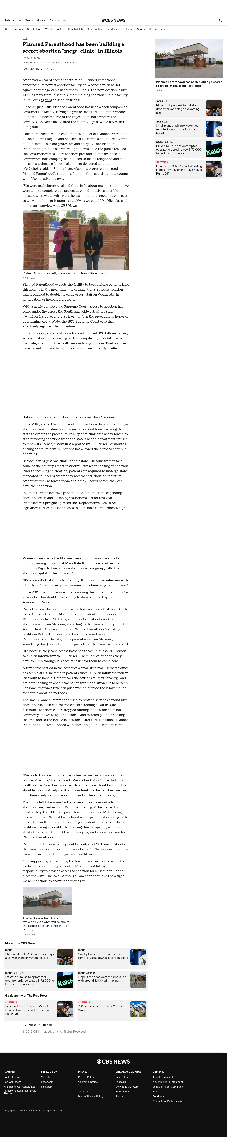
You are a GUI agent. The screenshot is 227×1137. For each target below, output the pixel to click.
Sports (141, 29)
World (48, 29)
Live (41, 20)
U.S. (7, 29)
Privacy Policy (86, 1077)
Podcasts (120, 1082)
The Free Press (157, 29)
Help (155, 1091)
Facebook (47, 1082)
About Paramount (163, 1077)
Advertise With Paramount (168, 1082)
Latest (9, 20)
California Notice (88, 1082)
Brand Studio (122, 1091)
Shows (54, 20)
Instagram (46, 1086)
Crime (129, 29)
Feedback (158, 1096)
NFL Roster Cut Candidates (19, 1086)
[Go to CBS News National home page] (113, 20)
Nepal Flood (34, 29)
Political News (12, 1077)
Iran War (18, 29)
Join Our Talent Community (168, 1086)
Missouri (34, 1025)
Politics (60, 29)
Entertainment (114, 29)
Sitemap (120, 1096)
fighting (46, 100)
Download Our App (126, 1086)
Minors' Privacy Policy (90, 1096)
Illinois (47, 1025)
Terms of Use (85, 1091)
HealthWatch (75, 29)
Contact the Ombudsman (167, 1101)
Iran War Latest (12, 1082)
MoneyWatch (94, 29)
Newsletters (122, 1077)
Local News (25, 20)
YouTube (46, 1077)
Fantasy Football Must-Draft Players (20, 1092)
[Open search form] (220, 20)
